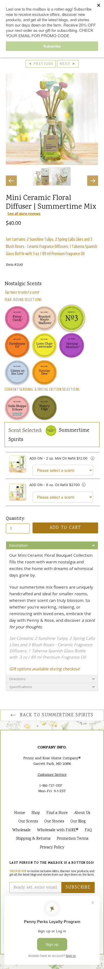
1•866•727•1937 (50, 785)
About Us (82, 813)
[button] (52, 545)
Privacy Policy (52, 848)
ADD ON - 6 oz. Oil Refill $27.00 (54, 485)
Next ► (67, 64)
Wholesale (21, 830)
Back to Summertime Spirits (56, 715)
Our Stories (54, 822)
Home (19, 813)
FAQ (88, 830)
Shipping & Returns (33, 839)
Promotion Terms (72, 839)
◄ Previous (40, 64)
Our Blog (78, 822)
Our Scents (28, 822)
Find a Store (57, 813)
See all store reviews (23, 214)
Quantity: (15, 519)
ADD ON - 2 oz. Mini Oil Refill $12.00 (59, 458)
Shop (35, 813)
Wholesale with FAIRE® (57, 830)
